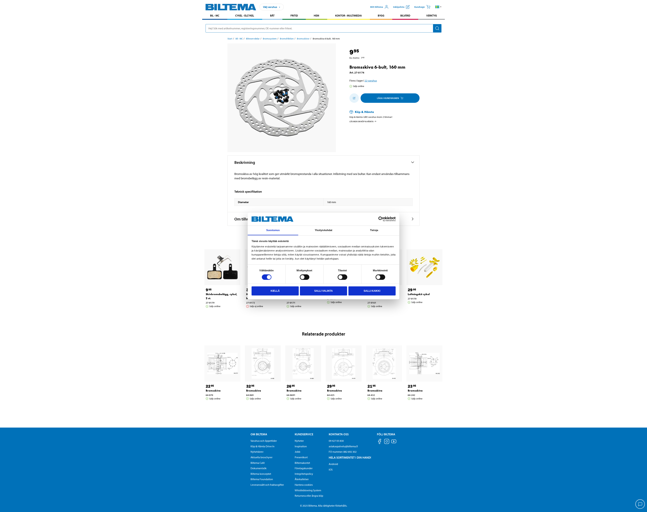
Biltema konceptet (261, 473)
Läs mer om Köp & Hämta (361, 121)
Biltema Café (258, 462)
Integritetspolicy (304, 473)
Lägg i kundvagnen (388, 98)
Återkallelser (302, 479)
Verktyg (431, 15)
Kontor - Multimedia (348, 15)
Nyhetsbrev (257, 451)
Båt (272, 15)
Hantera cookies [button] (304, 484)
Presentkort (301, 457)
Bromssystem (270, 38)
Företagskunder (304, 468)
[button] (438, 7)
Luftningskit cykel (419, 294)
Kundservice (304, 434)
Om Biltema (259, 434)
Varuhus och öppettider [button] (264, 440)
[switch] (304, 277)
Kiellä (275, 290)
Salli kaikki (372, 290)
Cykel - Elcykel (244, 15)
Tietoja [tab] (374, 230)
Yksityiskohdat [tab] (323, 230)
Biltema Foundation (262, 479)
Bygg (381, 15)
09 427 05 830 (336, 440)
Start (229, 38)
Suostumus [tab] (273, 230)
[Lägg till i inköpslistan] (354, 98)
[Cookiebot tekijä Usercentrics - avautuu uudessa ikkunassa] (381, 219)
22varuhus (371, 80)
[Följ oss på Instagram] (386, 442)
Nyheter (299, 440)
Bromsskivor (303, 38)
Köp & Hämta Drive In (262, 446)
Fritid (294, 15)
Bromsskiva (213, 390)
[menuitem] (214, 16)
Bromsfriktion (287, 38)
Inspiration (301, 446)
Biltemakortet (302, 462)
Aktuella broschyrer (261, 457)
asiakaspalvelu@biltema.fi (343, 446)
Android (333, 464)
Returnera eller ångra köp (309, 495)
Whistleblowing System (308, 490)
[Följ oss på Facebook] (379, 442)
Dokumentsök (259, 468)
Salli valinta (323, 290)
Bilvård (405, 15)
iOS (331, 469)
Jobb (297, 451)
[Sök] (437, 28)
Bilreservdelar (253, 38)
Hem (316, 15)
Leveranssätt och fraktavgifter (267, 484)
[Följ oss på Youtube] (393, 443)
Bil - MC (214, 15)
